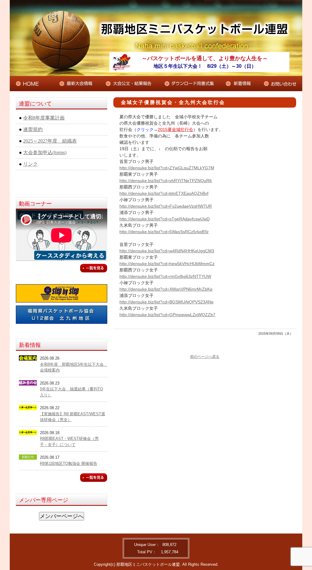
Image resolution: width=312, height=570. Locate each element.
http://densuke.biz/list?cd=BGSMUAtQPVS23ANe (166, 301)
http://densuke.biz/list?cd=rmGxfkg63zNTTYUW (165, 276)
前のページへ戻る (204, 356)
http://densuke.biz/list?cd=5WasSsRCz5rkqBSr (164, 231)
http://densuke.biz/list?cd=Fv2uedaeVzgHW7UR (165, 206)
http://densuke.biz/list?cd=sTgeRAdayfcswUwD (164, 218)
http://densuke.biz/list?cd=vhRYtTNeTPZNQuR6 (165, 180)
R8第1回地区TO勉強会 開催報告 (68, 463)
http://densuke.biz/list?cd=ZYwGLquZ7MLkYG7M (166, 167)
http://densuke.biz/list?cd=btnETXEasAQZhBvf (163, 193)
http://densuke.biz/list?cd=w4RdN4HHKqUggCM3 (166, 250)
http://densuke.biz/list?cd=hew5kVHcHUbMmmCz (166, 263)
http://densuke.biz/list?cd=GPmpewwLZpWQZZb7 (167, 314)
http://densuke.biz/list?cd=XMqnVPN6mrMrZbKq (165, 289)
